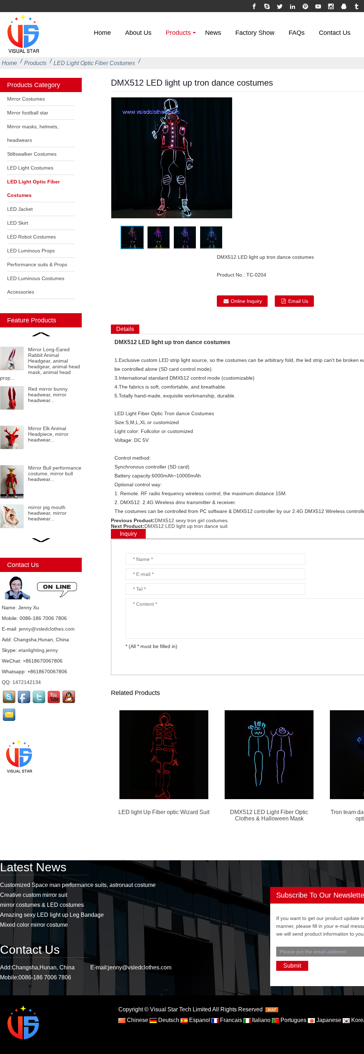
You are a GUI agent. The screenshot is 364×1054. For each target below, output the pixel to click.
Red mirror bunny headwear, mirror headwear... (48, 394)
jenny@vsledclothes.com (47, 629)
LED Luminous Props (31, 250)
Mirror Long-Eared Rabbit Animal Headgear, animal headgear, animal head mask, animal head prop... (40, 364)
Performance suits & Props (37, 264)
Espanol (199, 1020)
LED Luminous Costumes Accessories (35, 285)
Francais (230, 1020)
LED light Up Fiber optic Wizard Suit (163, 812)
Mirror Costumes (26, 99)
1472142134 (26, 682)
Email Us (298, 301)
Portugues (292, 1020)
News (213, 32)
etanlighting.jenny (38, 650)
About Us (138, 32)
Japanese (328, 1020)
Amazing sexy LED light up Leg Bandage (52, 915)
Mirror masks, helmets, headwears (33, 133)
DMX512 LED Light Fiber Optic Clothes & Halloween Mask (269, 815)
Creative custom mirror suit (33, 895)
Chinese (136, 1020)
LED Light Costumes (30, 168)
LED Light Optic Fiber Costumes (94, 63)
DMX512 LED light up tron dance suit (186, 526)
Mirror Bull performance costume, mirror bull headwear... (54, 473)
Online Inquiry (246, 301)
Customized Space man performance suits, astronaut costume (78, 885)
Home (102, 32)
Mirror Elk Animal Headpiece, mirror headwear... (48, 434)
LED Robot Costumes (31, 237)
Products (178, 32)
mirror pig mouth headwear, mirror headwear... (47, 512)
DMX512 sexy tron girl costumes (191, 520)
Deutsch (168, 1020)
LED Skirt (17, 223)
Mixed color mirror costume (34, 925)
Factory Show (254, 32)
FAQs (297, 32)
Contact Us (334, 32)
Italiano (261, 1020)
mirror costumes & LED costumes (42, 905)
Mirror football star (27, 113)
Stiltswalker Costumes (32, 154)
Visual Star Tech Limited (180, 1009)
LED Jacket (20, 209)
